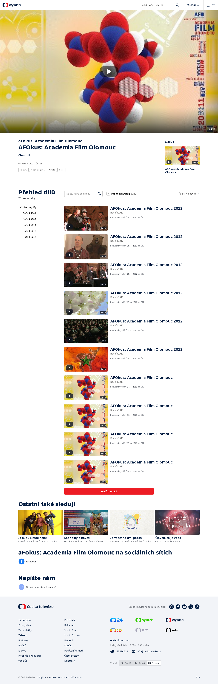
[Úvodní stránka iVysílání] (15, 5)
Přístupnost (76, 677)
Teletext (23, 635)
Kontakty (69, 660)
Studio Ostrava (72, 635)
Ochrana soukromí (58, 677)
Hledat (177, 5)
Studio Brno (70, 630)
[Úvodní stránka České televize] (36, 606)
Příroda (52, 170)
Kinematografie (38, 170)
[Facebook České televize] (177, 606)
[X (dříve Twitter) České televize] (190, 606)
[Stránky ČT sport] (144, 621)
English (42, 677)
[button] (109, 71)
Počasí (22, 645)
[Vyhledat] (99, 193)
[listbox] (140, 663)
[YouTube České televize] (184, 606)
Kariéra (68, 645)
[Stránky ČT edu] (171, 631)
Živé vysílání (24, 625)
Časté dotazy (71, 655)
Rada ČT (68, 640)
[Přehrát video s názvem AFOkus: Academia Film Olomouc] (109, 71)
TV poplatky (25, 630)
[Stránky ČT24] (116, 621)
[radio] (37, 207)
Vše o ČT (22, 660)
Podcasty (23, 640)
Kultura (23, 170)
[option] (126, 663)
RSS (198, 677)
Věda (61, 170)
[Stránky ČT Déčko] (116, 631)
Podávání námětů (73, 650)
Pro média (69, 620)
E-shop (22, 650)
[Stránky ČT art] (141, 631)
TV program (24, 620)
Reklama (69, 625)
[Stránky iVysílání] (175, 621)
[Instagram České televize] (171, 606)
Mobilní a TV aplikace (29, 655)
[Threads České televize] (197, 606)
